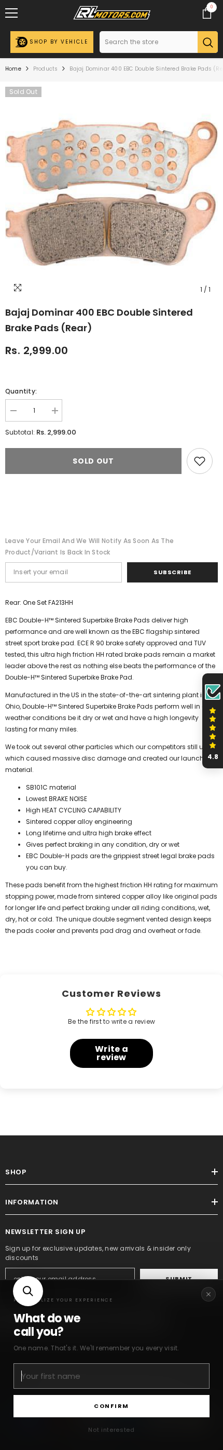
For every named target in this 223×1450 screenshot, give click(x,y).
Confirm (111, 1406)
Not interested (111, 1430)
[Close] (208, 1294)
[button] (28, 1291)
